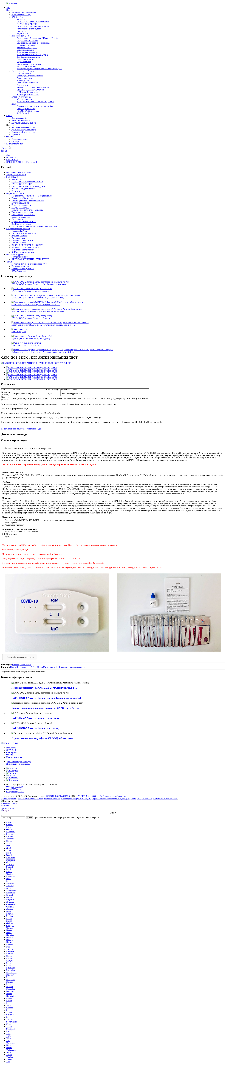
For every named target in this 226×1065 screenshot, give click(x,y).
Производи (11, 10)
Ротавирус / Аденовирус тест (30, 76)
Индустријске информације (24, 123)
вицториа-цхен (8, 808)
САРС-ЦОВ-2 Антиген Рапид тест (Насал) (31, 318)
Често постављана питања (23, 127)
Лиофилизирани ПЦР (21, 15)
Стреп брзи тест (24, 61)
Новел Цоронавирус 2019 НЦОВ (76, 799)
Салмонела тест (24, 85)
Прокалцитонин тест (26, 108)
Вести (9, 115)
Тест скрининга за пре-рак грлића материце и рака (39, 69)
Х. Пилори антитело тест (28, 94)
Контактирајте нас (14, 144)
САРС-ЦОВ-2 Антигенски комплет (33, 22)
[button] (19, 657)
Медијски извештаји (21, 120)
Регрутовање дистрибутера (29, 29)
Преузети (16, 134)
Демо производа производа (24, 130)
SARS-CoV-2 (17, 17)
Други (14, 104)
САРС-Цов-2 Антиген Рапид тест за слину (31, 291)
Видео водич (22, 33)
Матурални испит (25, 99)
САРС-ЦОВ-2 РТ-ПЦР (27, 24)
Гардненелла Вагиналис (27, 40)
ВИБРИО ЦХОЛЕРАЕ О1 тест (30, 90)
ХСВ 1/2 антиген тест (26, 66)
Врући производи (108, 796)
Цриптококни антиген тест (29, 64)
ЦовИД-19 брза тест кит (141, 799)
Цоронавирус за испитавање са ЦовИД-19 (110, 799)
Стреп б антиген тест (26, 59)
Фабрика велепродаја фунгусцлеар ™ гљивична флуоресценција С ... (43, 352)
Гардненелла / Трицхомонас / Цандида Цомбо (37, 38)
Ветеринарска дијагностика (24, 12)
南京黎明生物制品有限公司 (58, 796)
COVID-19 (11, 750)
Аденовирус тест (24, 78)
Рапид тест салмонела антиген (25, 345)
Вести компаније (19, 118)
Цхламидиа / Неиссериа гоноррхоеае (33, 43)
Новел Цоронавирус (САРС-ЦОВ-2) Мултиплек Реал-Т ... (44, 687)
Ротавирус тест (23, 80)
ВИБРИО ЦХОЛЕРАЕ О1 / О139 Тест (34, 87)
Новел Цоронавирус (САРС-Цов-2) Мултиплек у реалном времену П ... (43, 325)
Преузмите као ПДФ (32, 429)
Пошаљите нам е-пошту (11, 429)
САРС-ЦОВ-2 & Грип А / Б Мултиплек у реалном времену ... (39, 298)
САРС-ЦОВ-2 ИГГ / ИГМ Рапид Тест (33, 26)
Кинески (6, 148)
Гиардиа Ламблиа (24, 73)
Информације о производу (23, 132)
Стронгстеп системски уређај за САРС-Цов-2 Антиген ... (43, 738)
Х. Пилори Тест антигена (28, 92)
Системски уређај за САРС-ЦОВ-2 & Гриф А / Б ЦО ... (36, 304)
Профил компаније (20, 139)
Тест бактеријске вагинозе (28, 57)
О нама (9, 137)
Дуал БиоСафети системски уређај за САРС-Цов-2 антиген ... (39, 311)
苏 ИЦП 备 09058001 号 (88, 796)
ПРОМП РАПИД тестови (28, 111)
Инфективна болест (20, 36)
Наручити (21, 31)
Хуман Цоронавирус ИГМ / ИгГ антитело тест (22, 799)
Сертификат (17, 141)
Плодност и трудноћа (21, 97)
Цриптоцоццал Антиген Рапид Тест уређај (31, 338)
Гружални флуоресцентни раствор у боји (35, 106)
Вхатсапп (5, 806)
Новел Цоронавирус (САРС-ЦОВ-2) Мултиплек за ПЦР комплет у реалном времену (48, 667)
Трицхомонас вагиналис (27, 52)
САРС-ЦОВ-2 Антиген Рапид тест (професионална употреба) (39, 284)
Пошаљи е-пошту (9, 803)
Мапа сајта (122, 796)
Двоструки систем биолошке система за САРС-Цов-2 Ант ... (45, 708)
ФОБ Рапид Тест (24, 113)
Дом (8, 8)
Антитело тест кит (52, 799)
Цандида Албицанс (25, 50)
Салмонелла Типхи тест (27, 83)
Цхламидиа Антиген (26, 45)
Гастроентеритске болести (23, 71)
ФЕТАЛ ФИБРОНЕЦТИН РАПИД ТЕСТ (35, 101)
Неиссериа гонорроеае (27, 47)
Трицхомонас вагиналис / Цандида (32, 54)
